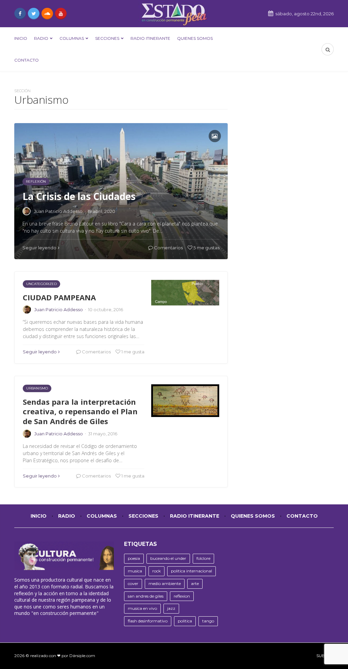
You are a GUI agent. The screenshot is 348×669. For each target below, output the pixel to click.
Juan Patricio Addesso (58, 309)
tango (208, 620)
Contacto (26, 60)
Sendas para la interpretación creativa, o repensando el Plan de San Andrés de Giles (80, 411)
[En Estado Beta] (174, 13)
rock (156, 570)
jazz (171, 608)
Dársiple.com (82, 655)
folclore (203, 558)
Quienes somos (195, 38)
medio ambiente (165, 583)
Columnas (71, 38)
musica (135, 570)
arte (195, 583)
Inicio (20, 38)
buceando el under (168, 558)
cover (133, 583)
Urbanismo (37, 388)
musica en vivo (142, 608)
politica (185, 620)
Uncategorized (41, 284)
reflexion (182, 596)
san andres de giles (145, 596)
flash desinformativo (148, 620)
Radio (41, 38)
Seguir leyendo (40, 351)
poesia (134, 558)
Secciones (107, 38)
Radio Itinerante (150, 38)
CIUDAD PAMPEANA (59, 297)
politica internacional (191, 570)
